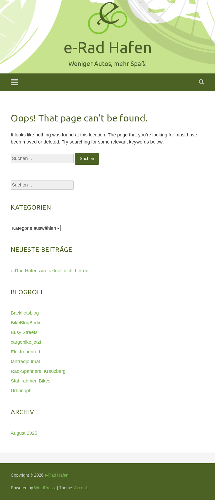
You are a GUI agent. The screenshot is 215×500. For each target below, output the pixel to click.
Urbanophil (22, 390)
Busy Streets (24, 332)
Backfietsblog (25, 313)
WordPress (44, 488)
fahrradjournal (25, 361)
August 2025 (24, 433)
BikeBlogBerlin (26, 322)
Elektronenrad (25, 351)
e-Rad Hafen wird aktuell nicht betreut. (51, 270)
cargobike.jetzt (26, 342)
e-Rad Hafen (56, 475)
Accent (80, 488)
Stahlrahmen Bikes (30, 381)
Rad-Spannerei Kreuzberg (38, 371)
